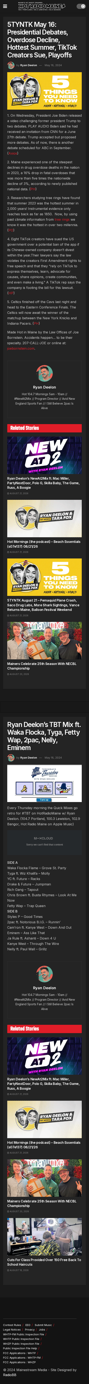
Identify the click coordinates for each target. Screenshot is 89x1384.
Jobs (42, 1329)
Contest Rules (12, 1325)
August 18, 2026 (19, 1270)
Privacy (30, 1329)
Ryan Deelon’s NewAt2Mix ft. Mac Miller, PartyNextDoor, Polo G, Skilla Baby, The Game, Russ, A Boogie (43, 483)
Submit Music (43, 1325)
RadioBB (9, 1375)
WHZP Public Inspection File (21, 1343)
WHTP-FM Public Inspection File (23, 1334)
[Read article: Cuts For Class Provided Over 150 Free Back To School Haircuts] (44, 1236)
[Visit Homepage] (42, 6)
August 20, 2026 (19, 674)
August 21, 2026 (18, 493)
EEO (27, 1325)
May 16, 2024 (53, 65)
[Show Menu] (5, 6)
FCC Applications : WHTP (19, 1353)
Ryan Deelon (28, 65)
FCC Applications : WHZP (19, 1362)
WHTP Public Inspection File (21, 1339)
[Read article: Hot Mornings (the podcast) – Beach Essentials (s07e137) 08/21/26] (44, 518)
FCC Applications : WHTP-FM (22, 1357)
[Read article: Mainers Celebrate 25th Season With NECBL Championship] (44, 640)
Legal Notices (12, 1329)
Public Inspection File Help (20, 1348)
